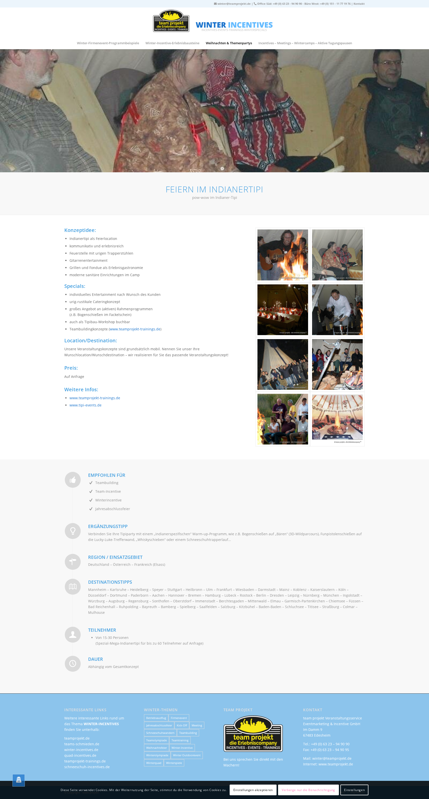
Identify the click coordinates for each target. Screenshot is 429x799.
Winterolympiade (157, 755)
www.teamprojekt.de (336, 764)
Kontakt (359, 3)
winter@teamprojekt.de (234, 3)
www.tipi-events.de (86, 405)
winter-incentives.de (81, 749)
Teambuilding (188, 733)
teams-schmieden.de (81, 744)
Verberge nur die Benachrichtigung (308, 790)
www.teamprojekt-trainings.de (135, 329)
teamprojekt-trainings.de (85, 761)
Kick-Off (182, 725)
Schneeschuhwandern (160, 733)
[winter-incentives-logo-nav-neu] (214, 22)
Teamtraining (180, 740)
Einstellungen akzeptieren (253, 790)
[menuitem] (108, 43)
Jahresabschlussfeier (159, 725)
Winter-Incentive (182, 748)
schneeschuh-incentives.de (87, 766)
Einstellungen (354, 790)
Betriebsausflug (156, 718)
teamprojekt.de (77, 738)
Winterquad (153, 763)
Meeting (197, 725)
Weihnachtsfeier (156, 748)
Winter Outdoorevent (187, 755)
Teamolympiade (156, 740)
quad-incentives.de (80, 755)
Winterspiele (174, 763)
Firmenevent (179, 718)
